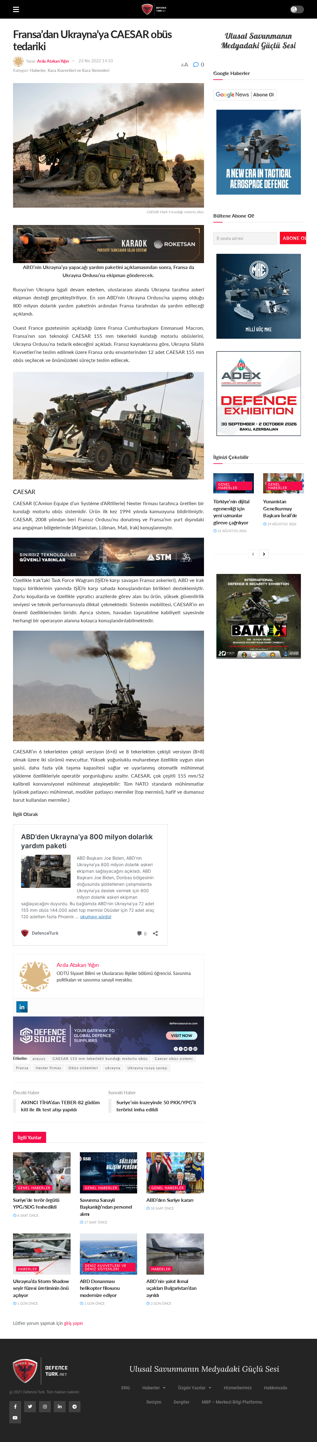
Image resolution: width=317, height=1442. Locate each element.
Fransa (22, 1067)
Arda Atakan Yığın (53, 61)
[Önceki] (253, 554)
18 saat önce (162, 1208)
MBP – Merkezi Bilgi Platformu (232, 1402)
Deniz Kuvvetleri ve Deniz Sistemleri (105, 1267)
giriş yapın (73, 1323)
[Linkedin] (22, 1006)
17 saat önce (95, 1222)
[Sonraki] (264, 554)
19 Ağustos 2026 (281, 524)
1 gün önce (27, 1303)
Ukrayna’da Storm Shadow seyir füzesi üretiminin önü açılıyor (41, 1288)
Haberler (38, 70)
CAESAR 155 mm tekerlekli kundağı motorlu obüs (100, 1058)
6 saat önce (27, 1215)
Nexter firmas (48, 1067)
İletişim (153, 1402)
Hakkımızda (275, 1387)
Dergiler (181, 1402)
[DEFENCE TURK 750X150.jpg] (108, 556)
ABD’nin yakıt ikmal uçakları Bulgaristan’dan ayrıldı (171, 1288)
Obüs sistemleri (83, 1067)
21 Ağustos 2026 (231, 530)
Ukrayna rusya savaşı (147, 1067)
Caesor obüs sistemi (174, 1058)
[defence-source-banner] (108, 1035)
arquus (39, 1058)
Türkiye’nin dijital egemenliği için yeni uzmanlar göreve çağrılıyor (231, 512)
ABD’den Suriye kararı (169, 1199)
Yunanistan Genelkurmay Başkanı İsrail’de (280, 508)
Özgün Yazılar (192, 1387)
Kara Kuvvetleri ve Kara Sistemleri (78, 70)
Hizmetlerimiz (238, 1387)
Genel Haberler (34, 1187)
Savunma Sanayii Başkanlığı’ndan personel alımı (106, 1206)
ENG (125, 1387)
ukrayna (112, 1067)
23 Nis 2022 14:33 (96, 61)
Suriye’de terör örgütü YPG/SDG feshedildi (36, 1203)
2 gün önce (160, 1303)
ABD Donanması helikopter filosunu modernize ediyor (100, 1288)
